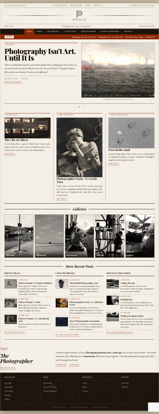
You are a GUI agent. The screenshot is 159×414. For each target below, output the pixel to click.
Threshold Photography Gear (127, 37)
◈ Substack (74, 365)
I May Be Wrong (88, 31)
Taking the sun (127, 283)
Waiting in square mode (131, 316)
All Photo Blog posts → (15, 332)
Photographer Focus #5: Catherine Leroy (86, 303)
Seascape (8, 383)
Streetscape (9, 391)
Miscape (8, 395)
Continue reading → (14, 82)
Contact (128, 31)
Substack (124, 387)
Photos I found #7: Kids (29, 302)
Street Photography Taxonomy (85, 321)
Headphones (126, 299)
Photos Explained (110, 31)
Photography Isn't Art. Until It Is (57, 37)
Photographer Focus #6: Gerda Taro (83, 37)
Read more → (10, 154)
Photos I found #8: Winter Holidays (35, 283)
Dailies (7, 399)
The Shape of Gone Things (107, 37)
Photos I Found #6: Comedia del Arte (33, 319)
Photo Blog (70, 31)
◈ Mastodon (61, 365)
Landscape (9, 387)
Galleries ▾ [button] (53, 31)
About (40, 31)
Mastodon (125, 383)
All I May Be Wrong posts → (68, 335)
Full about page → (8, 368)
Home (29, 31)
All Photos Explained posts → (120, 332)
